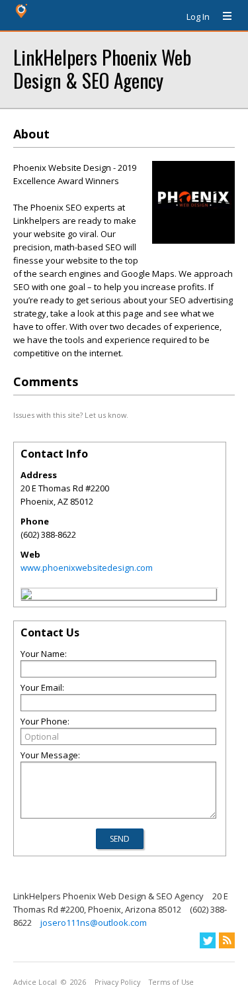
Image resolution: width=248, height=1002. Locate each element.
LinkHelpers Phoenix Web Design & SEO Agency (102, 68)
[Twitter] (208, 940)
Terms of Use (171, 982)
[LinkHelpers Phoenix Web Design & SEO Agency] (26, 596)
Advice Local (35, 982)
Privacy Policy (117, 982)
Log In (198, 17)
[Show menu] (222, 17)
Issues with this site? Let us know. (70, 415)
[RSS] (227, 940)
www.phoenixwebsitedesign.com (87, 568)
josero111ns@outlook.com (93, 922)
